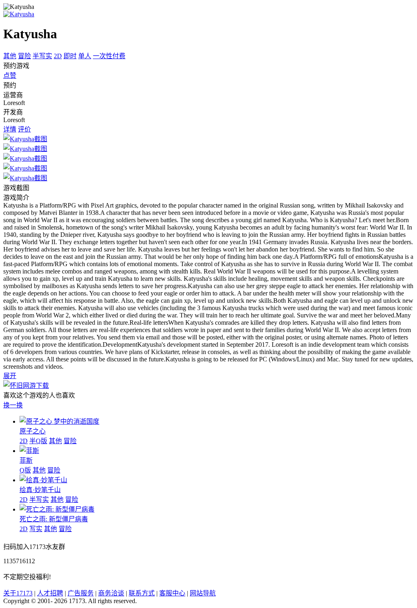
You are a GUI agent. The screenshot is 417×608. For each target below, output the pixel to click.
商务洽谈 (111, 593)
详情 (9, 129)
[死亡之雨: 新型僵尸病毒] (57, 509)
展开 (9, 375)
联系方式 (142, 593)
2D (58, 55)
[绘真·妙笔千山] (43, 480)
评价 (24, 129)
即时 (70, 55)
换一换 (13, 405)
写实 (35, 528)
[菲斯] (29, 450)
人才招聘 (50, 593)
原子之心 (33, 431)
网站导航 (203, 593)
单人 (84, 55)
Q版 (25, 470)
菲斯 (26, 460)
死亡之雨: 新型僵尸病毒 (54, 519)
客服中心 (172, 593)
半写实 (42, 55)
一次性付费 (109, 55)
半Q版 (38, 440)
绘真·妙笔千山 (40, 489)
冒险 (24, 55)
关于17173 (18, 593)
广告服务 (81, 593)
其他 (9, 55)
